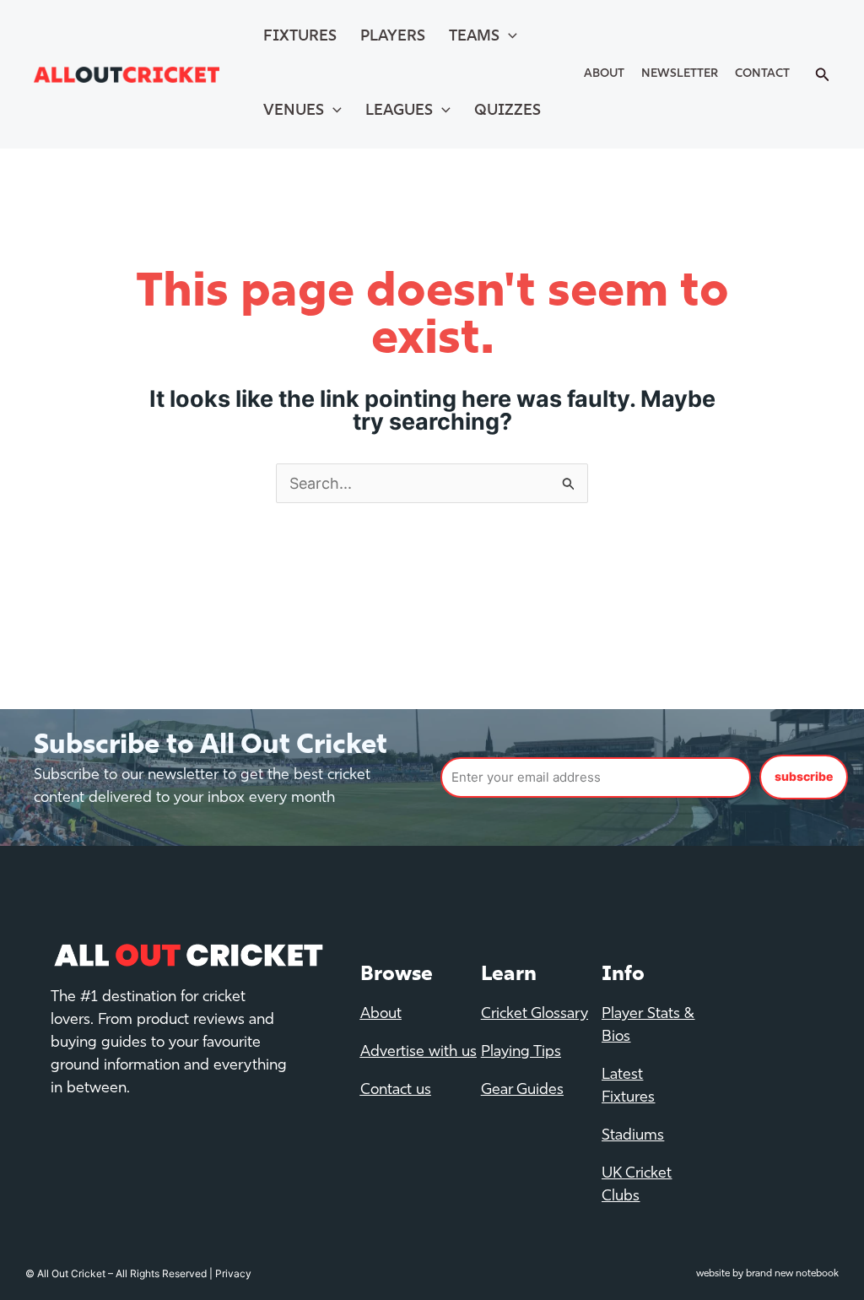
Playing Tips (521, 1052)
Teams (474, 37)
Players (392, 37)
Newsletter (679, 74)
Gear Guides (522, 1090)
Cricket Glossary (534, 1014)
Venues (293, 111)
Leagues (399, 111)
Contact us (395, 1090)
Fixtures (300, 37)
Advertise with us (418, 1052)
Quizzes (507, 111)
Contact (762, 74)
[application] (508, 37)
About (604, 74)
